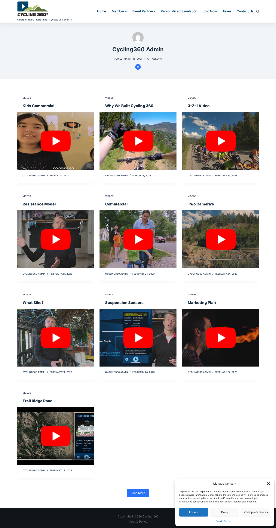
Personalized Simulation (179, 11)
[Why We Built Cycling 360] (138, 141)
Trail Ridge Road (38, 401)
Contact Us (245, 11)
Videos (27, 97)
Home (101, 11)
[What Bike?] (55, 338)
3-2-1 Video (199, 106)
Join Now (210, 11)
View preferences (256, 512)
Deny (224, 512)
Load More (138, 493)
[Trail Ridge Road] (55, 436)
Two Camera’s (201, 204)
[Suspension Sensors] (138, 338)
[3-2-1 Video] (220, 141)
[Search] (257, 11)
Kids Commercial (38, 106)
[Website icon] (138, 67)
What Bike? (33, 302)
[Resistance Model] (55, 239)
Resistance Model (39, 204)
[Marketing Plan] (220, 338)
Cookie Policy (223, 521)
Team (226, 11)
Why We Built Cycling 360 (129, 106)
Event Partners (143, 11)
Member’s (119, 11)
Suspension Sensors (124, 302)
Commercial (116, 204)
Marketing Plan (202, 302)
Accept (194, 512)
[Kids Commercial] (55, 141)
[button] (268, 484)
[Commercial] (138, 239)
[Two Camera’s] (220, 239)
